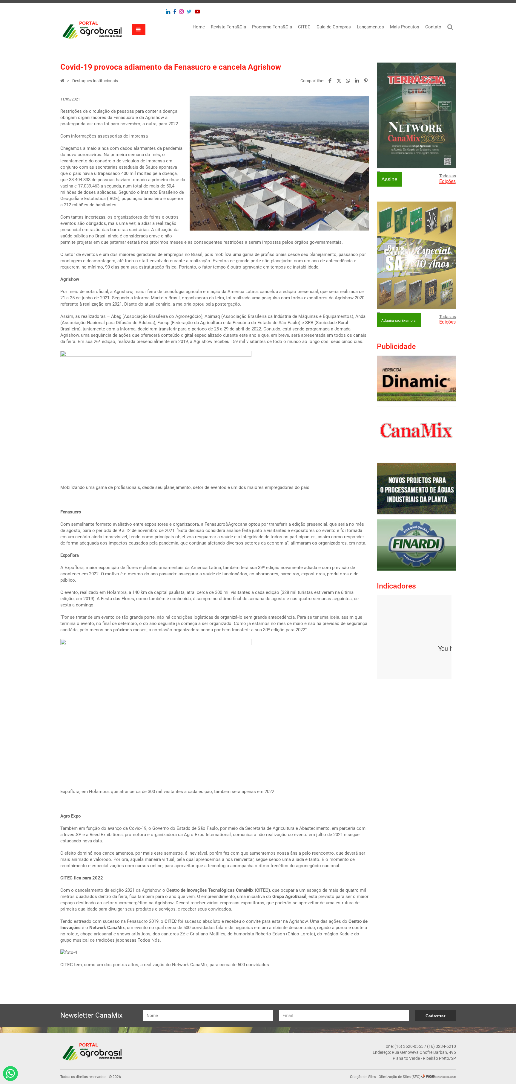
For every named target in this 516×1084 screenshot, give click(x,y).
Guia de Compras (334, 27)
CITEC (304, 27)
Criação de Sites (363, 1077)
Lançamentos (370, 27)
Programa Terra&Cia (272, 27)
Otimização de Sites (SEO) (399, 1077)
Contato (433, 27)
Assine (389, 179)
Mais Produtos (404, 27)
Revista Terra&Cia (228, 27)
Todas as (447, 178)
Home (199, 27)
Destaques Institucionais (95, 80)
